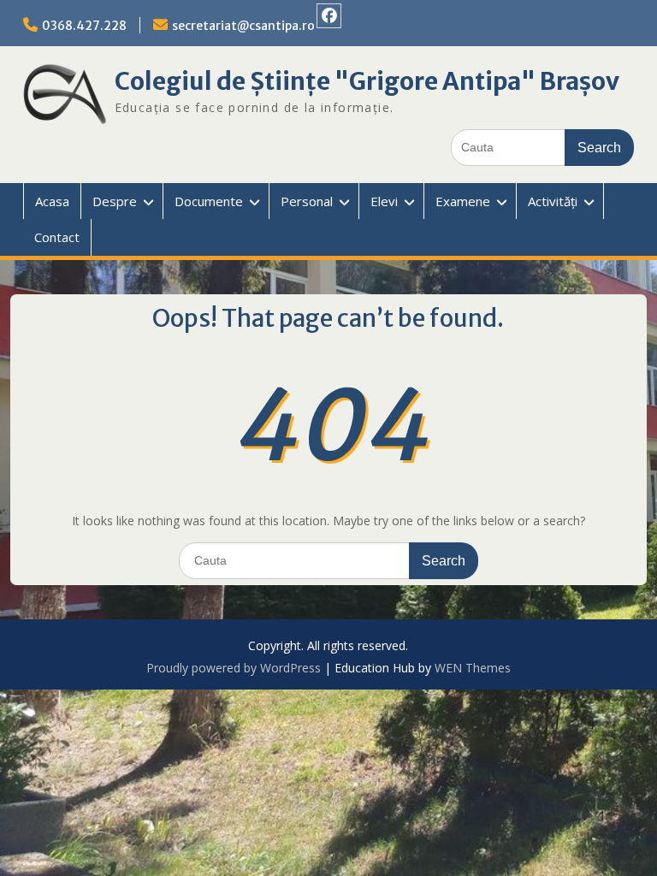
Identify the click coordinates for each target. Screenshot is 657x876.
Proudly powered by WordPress (233, 668)
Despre (114, 201)
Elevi (384, 201)
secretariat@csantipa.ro (243, 25)
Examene (462, 201)
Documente (209, 201)
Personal (307, 201)
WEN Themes (473, 668)
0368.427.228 (84, 25)
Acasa (52, 201)
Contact (57, 237)
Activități (552, 201)
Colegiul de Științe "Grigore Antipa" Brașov (367, 81)
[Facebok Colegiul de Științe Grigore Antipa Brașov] (329, 15)
